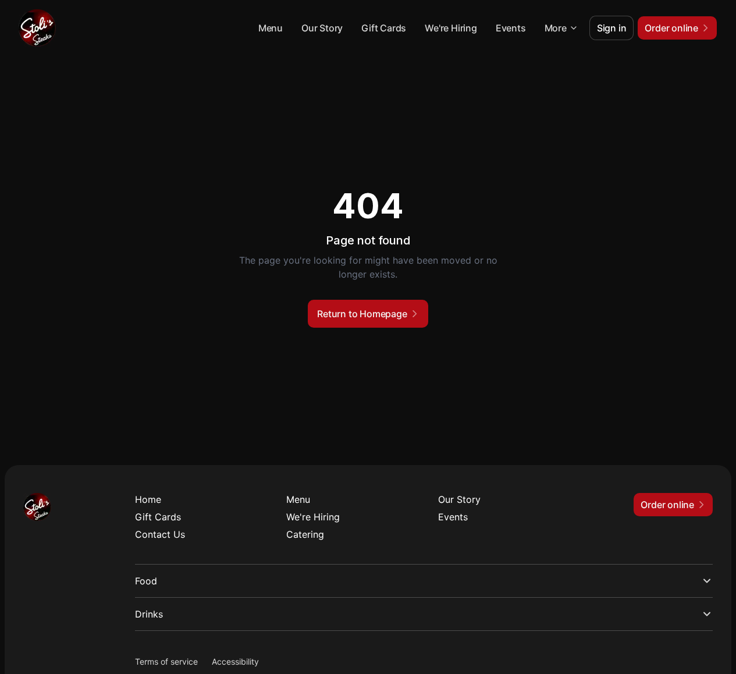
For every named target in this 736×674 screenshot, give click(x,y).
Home (148, 499)
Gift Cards (383, 28)
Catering (305, 534)
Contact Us (160, 534)
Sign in (612, 28)
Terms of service (166, 661)
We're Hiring (451, 28)
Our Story (322, 28)
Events (511, 28)
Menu (270, 28)
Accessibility (235, 661)
